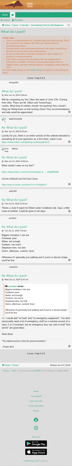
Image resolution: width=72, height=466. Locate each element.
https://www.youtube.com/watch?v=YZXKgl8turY (24, 185)
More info (36, 437)
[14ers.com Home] (12, 4)
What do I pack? (13, 31)
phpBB (37, 371)
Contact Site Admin (36, 406)
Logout (6, 20)
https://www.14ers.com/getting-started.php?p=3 (25, 142)
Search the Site (36, 401)
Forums (13, 15)
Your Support (36, 396)
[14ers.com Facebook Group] (36, 420)
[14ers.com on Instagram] (36, 428)
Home (5, 15)
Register (19, 20)
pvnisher (12, 286)
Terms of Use (36, 70)
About (36, 391)
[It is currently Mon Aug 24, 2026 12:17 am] (69, 25)
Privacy (36, 411)
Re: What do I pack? (14, 127)
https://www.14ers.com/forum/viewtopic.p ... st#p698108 (30, 172)
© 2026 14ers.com (31, 461)
